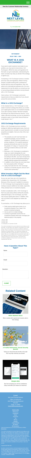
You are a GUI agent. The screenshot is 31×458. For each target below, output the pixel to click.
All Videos (15, 424)
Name (5, 250)
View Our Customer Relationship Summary (15, 6)
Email (5, 260)
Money (15, 419)
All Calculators (15, 426)
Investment (15, 413)
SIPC (8, 450)
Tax (15, 418)
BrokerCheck (3, 428)
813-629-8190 (16, 27)
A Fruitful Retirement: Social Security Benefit (15, 348)
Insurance (15, 416)
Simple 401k (15, 381)
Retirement (15, 412)
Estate (15, 415)
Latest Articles (15, 423)
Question (5, 269)
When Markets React (15, 315)
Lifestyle (15, 421)
